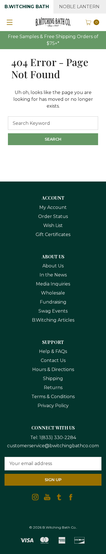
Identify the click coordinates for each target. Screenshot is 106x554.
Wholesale (53, 293)
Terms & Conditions (53, 396)
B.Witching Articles (53, 320)
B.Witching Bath (27, 6)
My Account (53, 207)
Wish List (53, 225)
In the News (53, 275)
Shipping (53, 378)
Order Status (53, 216)
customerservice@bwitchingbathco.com (53, 445)
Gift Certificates (53, 234)
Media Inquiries (53, 284)
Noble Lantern (79, 6)
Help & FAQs (53, 351)
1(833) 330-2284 (57, 437)
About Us (53, 266)
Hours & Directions (53, 369)
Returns (53, 387)
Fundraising (53, 302)
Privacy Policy (53, 405)
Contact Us (53, 360)
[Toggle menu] (8, 22)
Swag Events (53, 311)
